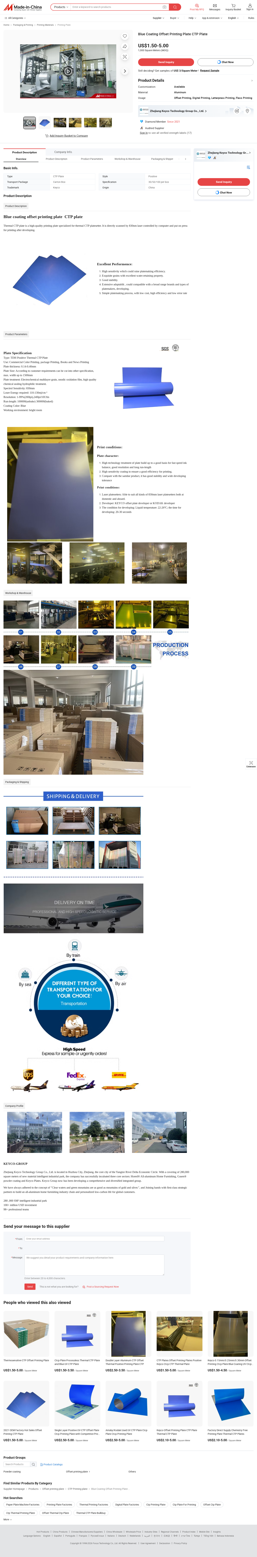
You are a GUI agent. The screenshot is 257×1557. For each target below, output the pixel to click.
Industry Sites (151, 1531)
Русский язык (97, 1535)
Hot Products (43, 1531)
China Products (60, 1531)
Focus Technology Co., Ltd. (106, 1543)
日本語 (167, 1535)
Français (83, 1535)
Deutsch (122, 1535)
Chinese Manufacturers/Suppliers (87, 1531)
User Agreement (148, 1543)
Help (191, 18)
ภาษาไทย (185, 1535)
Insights (217, 1531)
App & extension (211, 18)
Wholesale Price (133, 1531)
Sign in (250, 9)
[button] (179, 159)
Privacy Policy (180, 1543)
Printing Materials (45, 24)
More (6, 1519)
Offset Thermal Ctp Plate (55, 1513)
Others (132, 1471)
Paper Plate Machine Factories (22, 1504)
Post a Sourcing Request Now (101, 1286)
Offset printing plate (77, 1471)
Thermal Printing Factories (93, 1504)
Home (6, 24)
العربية (147, 1535)
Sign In (144, 132)
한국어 (157, 1535)
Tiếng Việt (208, 1535)
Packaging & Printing (23, 24)
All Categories (15, 18)
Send (30, 1286)
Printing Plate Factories (59, 1504)
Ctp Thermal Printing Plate (20, 1513)
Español (58, 1535)
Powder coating (12, 1471)
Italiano (111, 1535)
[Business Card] (248, 167)
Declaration (164, 1543)
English (46, 1535)
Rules (251, 18)
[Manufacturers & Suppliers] (22, 7)
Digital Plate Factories (127, 1504)
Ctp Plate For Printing (184, 1504)
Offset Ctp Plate (212, 1504)
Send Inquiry (166, 62)
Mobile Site (204, 1531)
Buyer (173, 18)
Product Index (188, 1531)
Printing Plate (64, 24)
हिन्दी (175, 1535)
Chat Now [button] (228, 62)
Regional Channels (170, 1531)
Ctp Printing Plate (155, 1504)
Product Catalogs (53, 1464)
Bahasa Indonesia (225, 1535)
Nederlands (135, 1535)
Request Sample (209, 70)
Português (70, 1535)
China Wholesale (114, 1531)
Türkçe (197, 1535)
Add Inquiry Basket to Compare (69, 136)
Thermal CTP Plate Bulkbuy (91, 1513)
